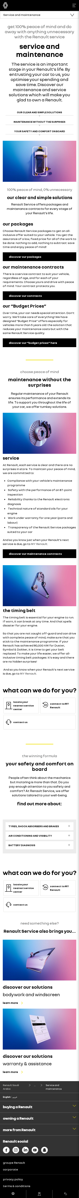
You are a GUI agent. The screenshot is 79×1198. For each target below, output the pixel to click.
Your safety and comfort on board (39, 131)
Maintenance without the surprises (39, 121)
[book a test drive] (13, 1194)
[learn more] (39, 960)
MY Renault (39, 544)
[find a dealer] (39, 1194)
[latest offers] (66, 1194)
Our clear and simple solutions (39, 112)
